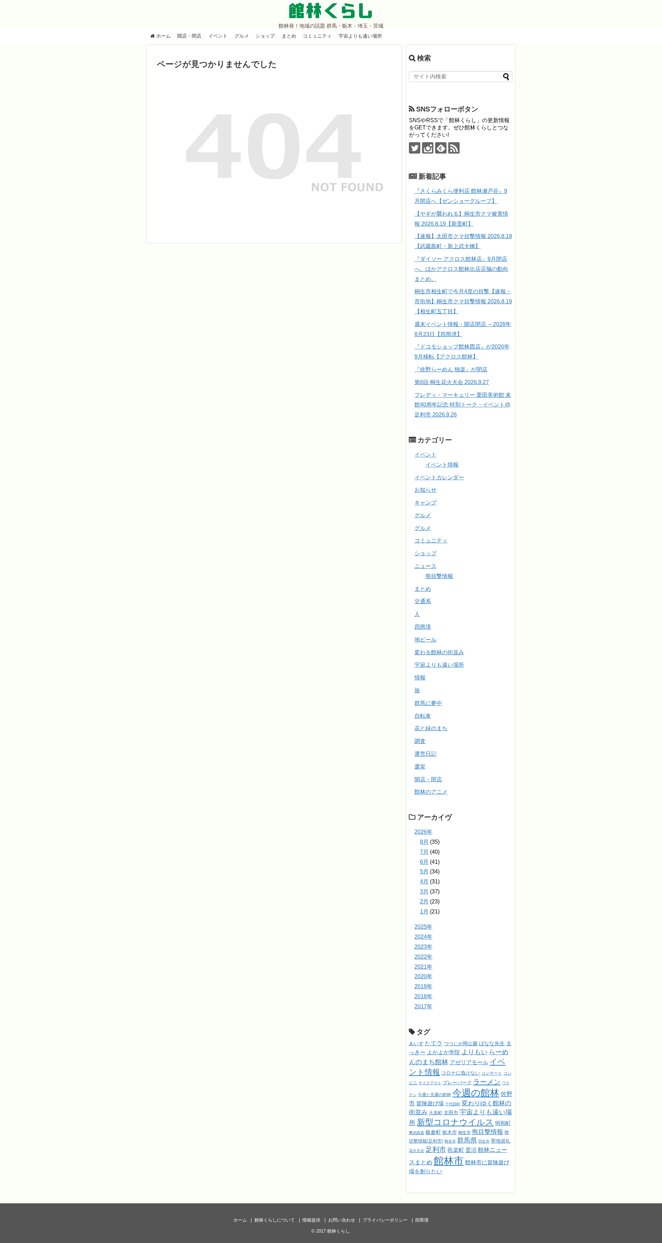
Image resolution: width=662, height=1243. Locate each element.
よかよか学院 (443, 1052)
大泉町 (435, 1112)
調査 (419, 741)
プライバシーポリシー (385, 1220)
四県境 (422, 627)
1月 (424, 911)
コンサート (491, 1073)
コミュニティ (317, 36)
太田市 (451, 1112)
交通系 (422, 601)
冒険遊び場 (430, 1103)
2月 (424, 901)
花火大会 (416, 1150)
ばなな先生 (492, 1043)
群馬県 (467, 1140)
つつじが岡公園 (461, 1043)
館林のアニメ (431, 792)
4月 (424, 881)
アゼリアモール (469, 1062)
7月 (424, 852)
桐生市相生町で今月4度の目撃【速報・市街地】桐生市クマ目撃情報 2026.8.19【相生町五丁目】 (463, 301)
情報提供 (311, 1220)
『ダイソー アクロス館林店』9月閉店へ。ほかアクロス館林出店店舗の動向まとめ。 (461, 269)
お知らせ (425, 490)
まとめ (289, 36)
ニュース (425, 566)
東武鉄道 (416, 1133)
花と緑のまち (431, 728)
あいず (416, 1043)
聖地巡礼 (500, 1141)
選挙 (419, 767)
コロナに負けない (460, 1073)
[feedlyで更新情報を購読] (441, 148)
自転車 (422, 716)
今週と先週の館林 (434, 1094)
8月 (424, 842)
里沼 (471, 1150)
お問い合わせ (341, 1220)
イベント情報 (442, 465)
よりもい (474, 1052)
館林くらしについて (274, 1220)
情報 (419, 678)
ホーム (163, 36)
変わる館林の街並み (439, 652)
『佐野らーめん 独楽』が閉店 (451, 369)
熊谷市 (450, 1141)
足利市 (435, 1149)
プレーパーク (457, 1082)
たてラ (433, 1043)
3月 (424, 891)
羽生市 (484, 1141)
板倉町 (433, 1132)
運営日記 (425, 754)
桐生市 (464, 1132)
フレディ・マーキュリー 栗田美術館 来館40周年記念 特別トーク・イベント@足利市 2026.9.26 (462, 405)
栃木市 (449, 1132)
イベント (218, 36)
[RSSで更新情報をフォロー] (454, 148)
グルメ (241, 36)
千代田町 (452, 1104)
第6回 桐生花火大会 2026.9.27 (451, 382)
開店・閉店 (189, 36)
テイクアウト (430, 1083)
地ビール (425, 640)
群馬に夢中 (428, 703)
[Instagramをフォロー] (427, 148)
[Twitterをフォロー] (414, 148)
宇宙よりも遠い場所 (360, 36)
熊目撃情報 (439, 576)
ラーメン (487, 1082)
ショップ (265, 36)
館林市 (449, 1160)
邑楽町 (456, 1150)
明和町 (503, 1123)
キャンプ (425, 503)
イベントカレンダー (439, 477)
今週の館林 (475, 1092)
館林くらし (331, 10)
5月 (424, 871)
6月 (424, 862)
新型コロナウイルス (455, 1122)
